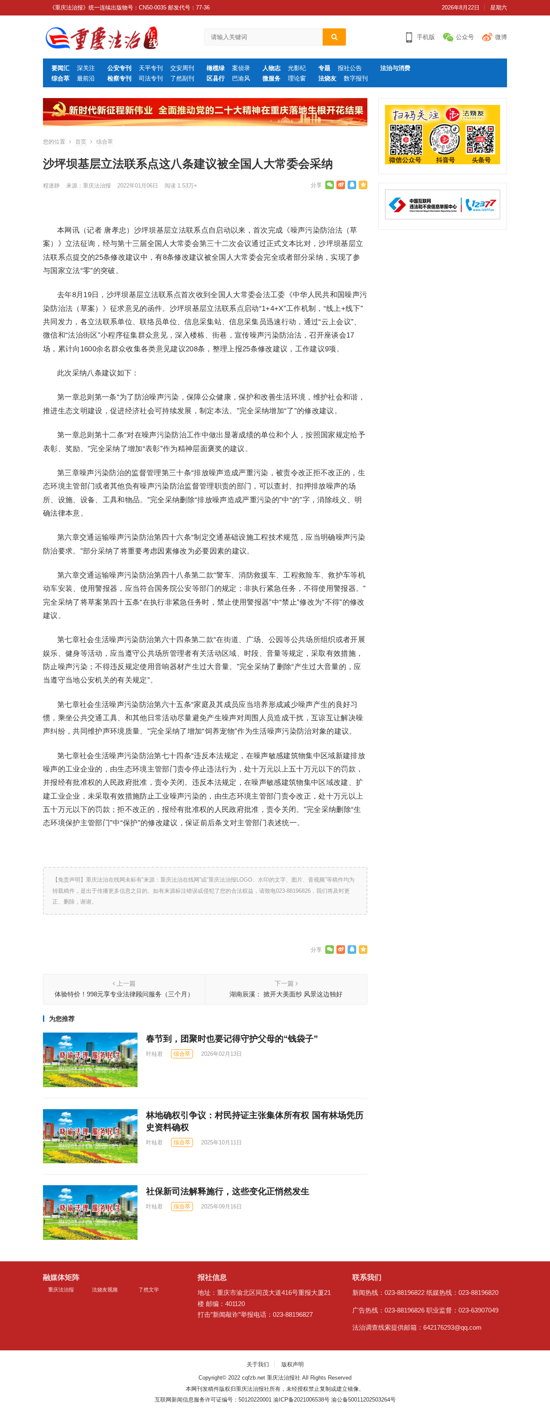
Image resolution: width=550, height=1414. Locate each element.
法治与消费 (395, 68)
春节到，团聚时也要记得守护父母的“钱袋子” (232, 1038)
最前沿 (86, 78)
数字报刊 (356, 78)
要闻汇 (61, 68)
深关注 (86, 68)
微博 (501, 37)
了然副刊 (182, 78)
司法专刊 (151, 78)
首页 (80, 141)
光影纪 (297, 68)
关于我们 (258, 1364)
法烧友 (327, 78)
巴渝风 (241, 78)
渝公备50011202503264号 (363, 1399)
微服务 (272, 78)
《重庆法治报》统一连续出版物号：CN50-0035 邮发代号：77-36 (129, 7)
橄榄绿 (216, 68)
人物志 (272, 68)
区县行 (216, 78)
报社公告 (350, 68)
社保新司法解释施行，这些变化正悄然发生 (227, 1191)
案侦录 (241, 68)
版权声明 (292, 1364)
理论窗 (297, 78)
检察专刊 (119, 78)
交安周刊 (182, 68)
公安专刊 (119, 68)
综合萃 (61, 78)
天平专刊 (151, 68)
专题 (324, 68)
